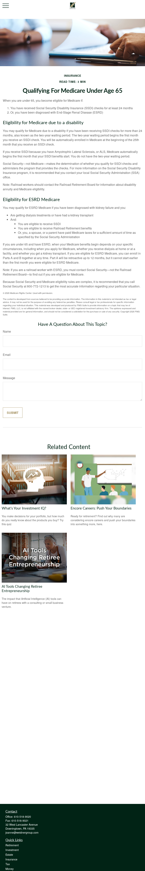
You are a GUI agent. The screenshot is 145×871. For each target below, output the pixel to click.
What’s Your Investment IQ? (24, 508)
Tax (7, 864)
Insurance (11, 859)
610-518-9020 (22, 816)
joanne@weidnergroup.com (22, 832)
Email (7, 354)
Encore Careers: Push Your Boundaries (101, 508)
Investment (12, 850)
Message (9, 378)
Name (7, 331)
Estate (9, 854)
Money (9, 869)
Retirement (12, 845)
